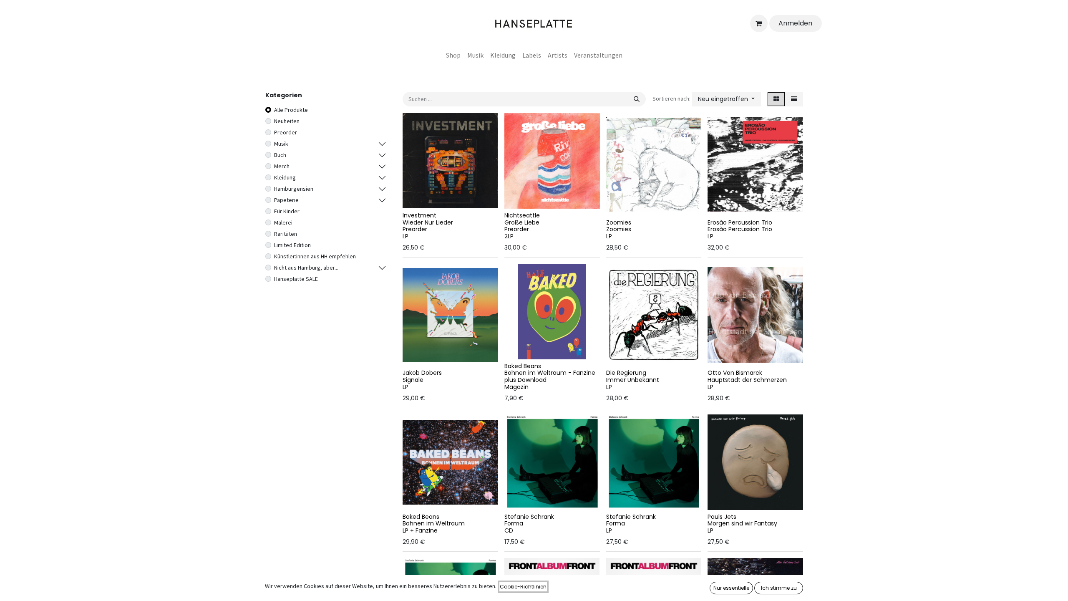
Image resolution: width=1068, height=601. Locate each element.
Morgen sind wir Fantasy (742, 523)
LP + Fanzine (420, 530)
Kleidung (285, 177)
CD (508, 530)
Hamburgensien (293, 188)
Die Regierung (626, 373)
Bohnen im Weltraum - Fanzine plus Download (549, 376)
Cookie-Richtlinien (523, 586)
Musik (281, 143)
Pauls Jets (722, 517)
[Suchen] (636, 99)
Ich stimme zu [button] (779, 587)
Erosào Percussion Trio (740, 222)
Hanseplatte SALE (296, 279)
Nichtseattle (522, 215)
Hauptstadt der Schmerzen (747, 380)
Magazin (516, 387)
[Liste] (794, 99)
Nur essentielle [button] (731, 587)
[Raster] (776, 99)
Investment (419, 215)
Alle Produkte (291, 110)
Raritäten (285, 233)
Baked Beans (522, 366)
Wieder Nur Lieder (428, 222)
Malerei (283, 222)
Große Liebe (521, 222)
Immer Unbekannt (632, 380)
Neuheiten (287, 121)
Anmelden (795, 23)
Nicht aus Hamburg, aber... (306, 267)
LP (405, 236)
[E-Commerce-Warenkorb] (759, 23)
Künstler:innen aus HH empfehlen (315, 256)
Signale (413, 380)
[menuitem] (453, 55)
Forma (513, 523)
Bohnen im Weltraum (434, 523)
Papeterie (286, 200)
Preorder (285, 132)
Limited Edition (292, 245)
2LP (509, 236)
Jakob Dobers (422, 373)
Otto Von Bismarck (735, 373)
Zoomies (618, 222)
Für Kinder (287, 211)
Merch (282, 166)
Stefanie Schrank (529, 517)
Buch (280, 155)
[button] (726, 99)
